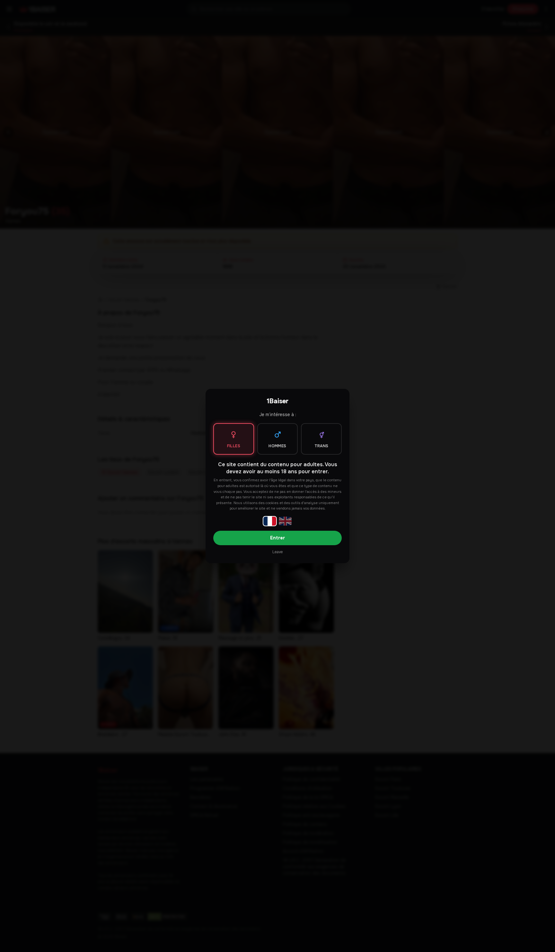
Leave (277, 552)
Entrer (277, 538)
